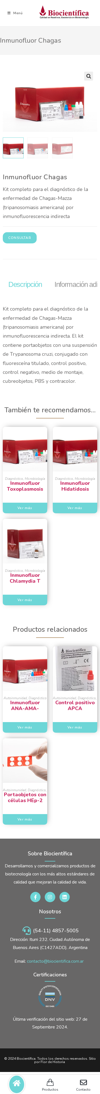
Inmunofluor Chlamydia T (25, 578)
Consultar (19, 238)
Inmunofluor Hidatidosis (75, 486)
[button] (88, 76)
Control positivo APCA (75, 705)
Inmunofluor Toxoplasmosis (25, 486)
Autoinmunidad (15, 698)
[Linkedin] (64, 897)
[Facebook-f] (35, 897)
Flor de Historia (53, 1062)
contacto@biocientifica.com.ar (55, 961)
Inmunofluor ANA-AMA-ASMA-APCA (25, 705)
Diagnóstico (14, 478)
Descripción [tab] (25, 284)
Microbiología (35, 478)
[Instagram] (50, 897)
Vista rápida (25, 461)
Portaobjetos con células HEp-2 (25, 797)
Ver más (25, 508)
